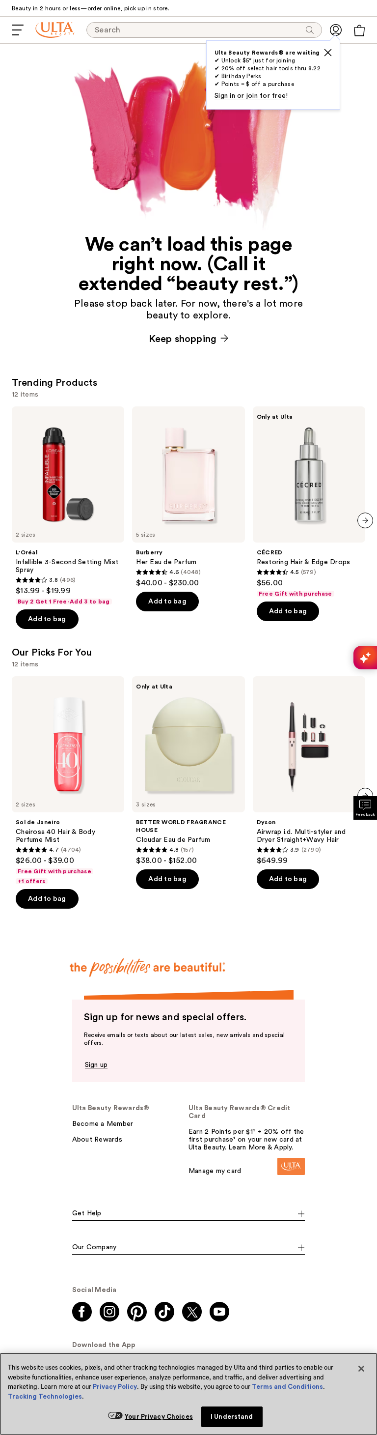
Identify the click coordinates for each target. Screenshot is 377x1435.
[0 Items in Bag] (359, 30)
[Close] (361, 1368)
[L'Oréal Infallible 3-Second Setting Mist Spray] (68, 505)
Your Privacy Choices (159, 1416)
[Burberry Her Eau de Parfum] (188, 497)
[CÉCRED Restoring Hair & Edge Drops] (309, 502)
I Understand (232, 1416)
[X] (328, 53)
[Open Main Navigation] (18, 30)
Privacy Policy (115, 1386)
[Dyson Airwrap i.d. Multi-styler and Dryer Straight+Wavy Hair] (309, 770)
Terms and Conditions (287, 1386)
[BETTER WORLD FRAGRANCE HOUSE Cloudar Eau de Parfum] (188, 770)
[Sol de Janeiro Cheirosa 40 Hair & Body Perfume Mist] (68, 780)
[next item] (365, 520)
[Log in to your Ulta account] (336, 30)
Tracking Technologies (45, 1396)
